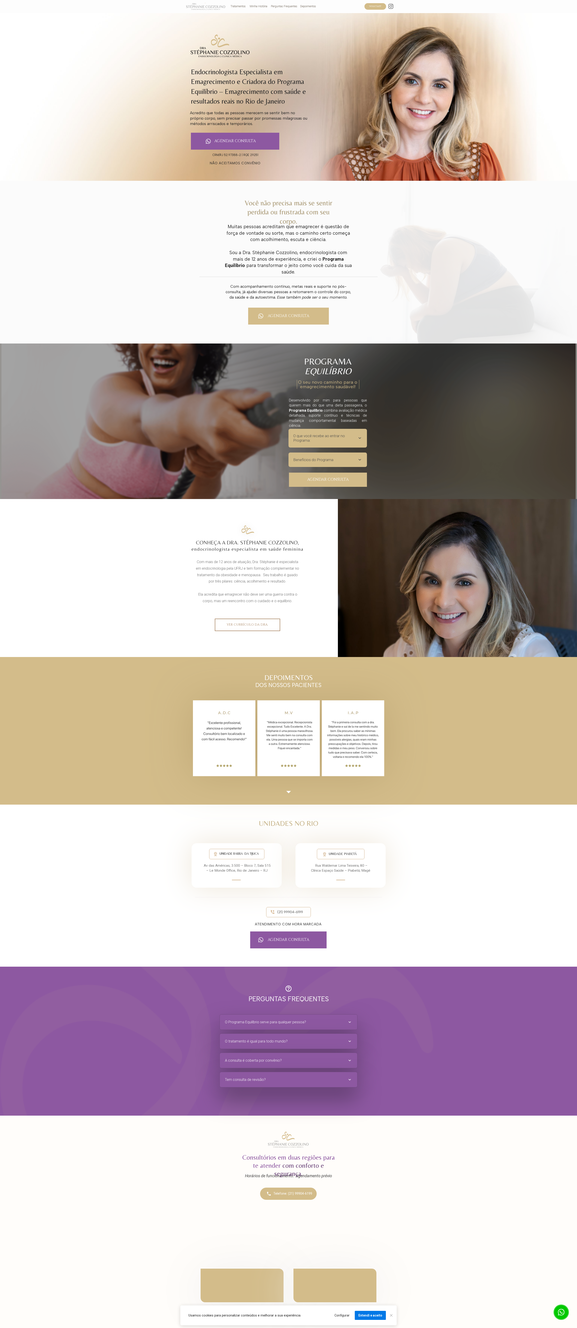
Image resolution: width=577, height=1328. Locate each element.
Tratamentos (238, 6)
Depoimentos (308, 6)
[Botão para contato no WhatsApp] (561, 1312)
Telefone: (280, 1194)
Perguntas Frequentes (284, 6)
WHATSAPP (375, 6)
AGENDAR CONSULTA (235, 141)
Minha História (258, 6)
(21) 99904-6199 (290, 912)
